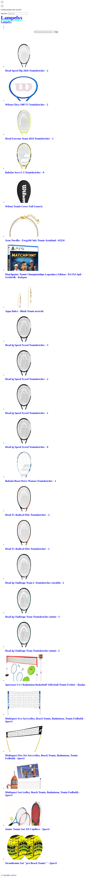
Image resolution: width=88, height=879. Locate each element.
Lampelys (13, 875)
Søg (56, 32)
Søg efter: (4, 13)
